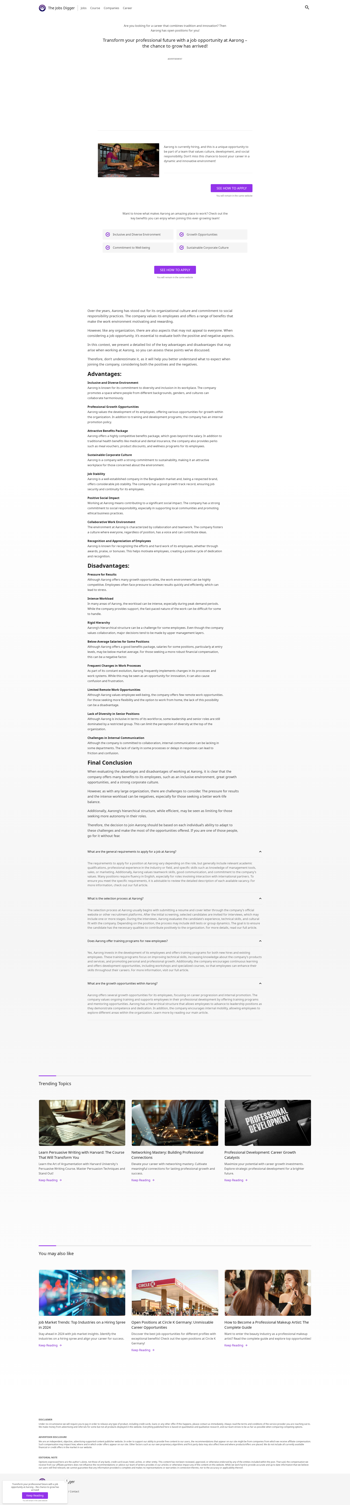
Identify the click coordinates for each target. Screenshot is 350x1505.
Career (127, 8)
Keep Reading (35, 1495)
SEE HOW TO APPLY (232, 188)
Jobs (84, 8)
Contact (74, 1491)
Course (95, 8)
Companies (111, 8)
